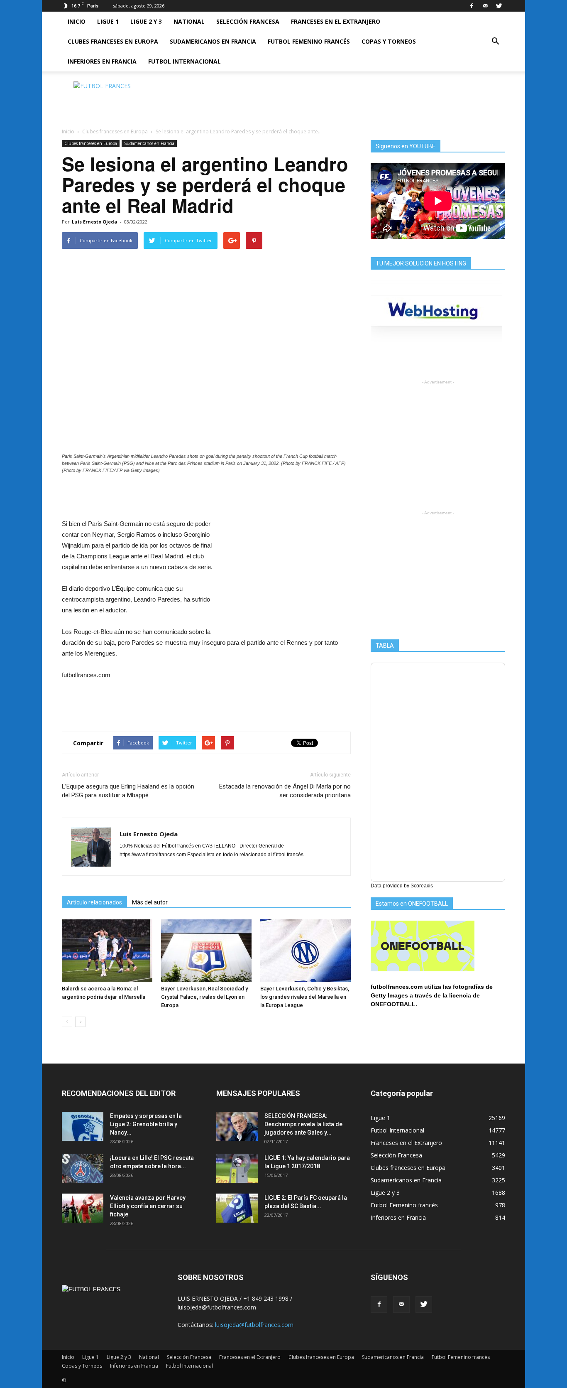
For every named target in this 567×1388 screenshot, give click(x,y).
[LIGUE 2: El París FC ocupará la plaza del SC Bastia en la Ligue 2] (237, 1208)
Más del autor (150, 902)
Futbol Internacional (184, 61)
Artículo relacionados (94, 902)
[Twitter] (499, 6)
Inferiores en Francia (102, 61)
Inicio (77, 21)
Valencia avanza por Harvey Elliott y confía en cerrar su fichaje (148, 1206)
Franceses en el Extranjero (335, 21)
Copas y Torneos (389, 41)
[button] (495, 42)
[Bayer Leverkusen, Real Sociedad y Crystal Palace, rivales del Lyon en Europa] (206, 950)
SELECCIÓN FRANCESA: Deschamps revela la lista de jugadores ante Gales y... (303, 1124)
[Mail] (485, 6)
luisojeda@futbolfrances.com (254, 1325)
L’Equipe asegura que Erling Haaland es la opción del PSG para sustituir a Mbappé (128, 791)
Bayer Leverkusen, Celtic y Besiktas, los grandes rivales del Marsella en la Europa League (304, 996)
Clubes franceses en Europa (113, 41)
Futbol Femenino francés (309, 41)
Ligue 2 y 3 (146, 21)
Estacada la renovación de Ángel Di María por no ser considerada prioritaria (285, 791)
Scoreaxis (422, 886)
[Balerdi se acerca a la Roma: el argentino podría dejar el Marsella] (107, 950)
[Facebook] (471, 6)
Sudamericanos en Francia (213, 41)
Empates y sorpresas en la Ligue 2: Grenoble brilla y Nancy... (146, 1124)
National (189, 21)
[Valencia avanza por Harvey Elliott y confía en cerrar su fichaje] (82, 1208)
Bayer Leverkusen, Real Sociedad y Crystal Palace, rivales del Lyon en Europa (204, 996)
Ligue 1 (108, 21)
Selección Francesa (247, 21)
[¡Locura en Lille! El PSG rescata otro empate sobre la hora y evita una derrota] (82, 1168)
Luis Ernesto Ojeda (94, 222)
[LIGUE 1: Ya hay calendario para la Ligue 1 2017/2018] (237, 1168)
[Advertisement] (354, 100)
